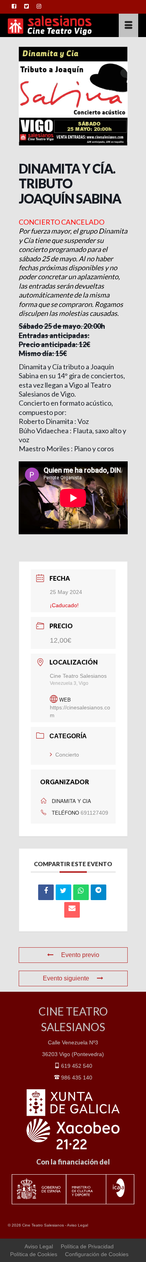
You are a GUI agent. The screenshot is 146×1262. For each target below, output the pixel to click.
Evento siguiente (66, 978)
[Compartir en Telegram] (98, 892)
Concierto (67, 755)
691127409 (94, 813)
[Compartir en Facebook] (46, 892)
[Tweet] (63, 892)
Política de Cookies (33, 1254)
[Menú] (128, 25)
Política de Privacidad (87, 1246)
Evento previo (80, 955)
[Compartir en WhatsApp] (81, 892)
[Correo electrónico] (72, 910)
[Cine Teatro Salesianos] (55, 25)
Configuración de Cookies (96, 1254)
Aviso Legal (77, 1225)
